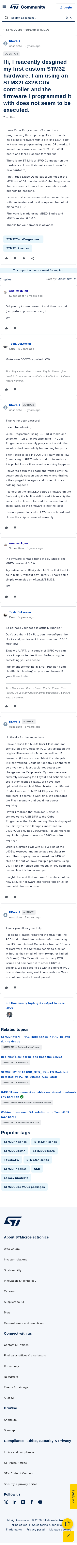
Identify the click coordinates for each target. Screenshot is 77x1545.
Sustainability (13, 1270)
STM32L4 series (17, 248)
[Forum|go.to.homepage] (27, 7)
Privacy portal (35, 1529)
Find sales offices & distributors (25, 1355)
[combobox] (38, 18)
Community (11, 1366)
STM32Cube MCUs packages (24, 1186)
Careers (9, 1291)
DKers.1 (14, 40)
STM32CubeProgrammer (23, 239)
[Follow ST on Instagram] (23, 1503)
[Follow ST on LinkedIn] (14, 1503)
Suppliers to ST (14, 1301)
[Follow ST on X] (6, 1503)
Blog (7, 1312)
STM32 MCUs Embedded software (21, 1047)
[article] (38, 309)
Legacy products (16, 1177)
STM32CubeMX (14, 1150)
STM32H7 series (15, 1141)
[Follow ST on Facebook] (31, 1503)
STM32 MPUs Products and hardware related (27, 1102)
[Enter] (6, 18)
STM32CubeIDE (44, 1150)
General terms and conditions (23, 1323)
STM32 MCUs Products (15, 1062)
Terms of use (18, 1524)
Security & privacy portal (20, 1484)
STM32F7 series (15, 1168)
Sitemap (9, 1430)
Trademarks (14, 1529)
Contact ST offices (16, 1344)
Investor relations (15, 1259)
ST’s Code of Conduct (18, 1473)
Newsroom (11, 1376)
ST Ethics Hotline (15, 1462)
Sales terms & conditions (48, 1524)
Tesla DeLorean (20, 343)
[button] (4, 8)
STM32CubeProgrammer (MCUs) (28, 29)
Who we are (12, 1248)
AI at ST (9, 1397)
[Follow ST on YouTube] (40, 1503)
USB (37, 1168)
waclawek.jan (18, 290)
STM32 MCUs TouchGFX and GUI (21, 1122)
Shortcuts (10, 1419)
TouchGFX (11, 1159)
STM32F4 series (45, 1141)
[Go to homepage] (13, 1225)
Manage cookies (60, 1529)
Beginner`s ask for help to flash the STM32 (31, 1056)
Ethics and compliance (19, 1452)
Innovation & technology (20, 1280)
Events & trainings (16, 1387)
